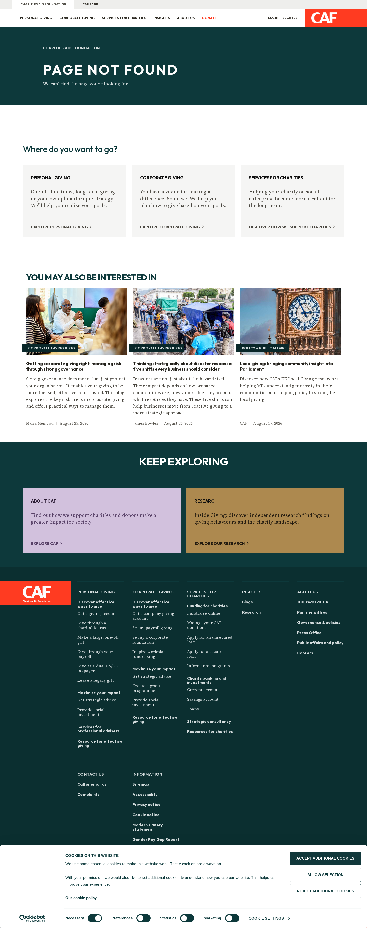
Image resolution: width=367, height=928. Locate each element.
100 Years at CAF (314, 602)
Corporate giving (77, 18)
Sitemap (140, 784)
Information (147, 774)
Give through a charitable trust (92, 625)
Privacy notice (146, 804)
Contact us (90, 774)
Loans (193, 709)
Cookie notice (146, 815)
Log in (273, 17)
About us (186, 18)
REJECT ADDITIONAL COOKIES (325, 891)
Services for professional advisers (98, 729)
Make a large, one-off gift (98, 639)
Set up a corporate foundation (150, 639)
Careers (305, 653)
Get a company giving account (153, 616)
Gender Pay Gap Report (155, 839)
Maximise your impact (98, 693)
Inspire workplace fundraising (150, 654)
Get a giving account (97, 613)
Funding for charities (207, 606)
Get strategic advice (96, 700)
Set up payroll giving (152, 627)
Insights (161, 18)
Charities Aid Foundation (43, 4)
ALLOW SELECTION (325, 875)
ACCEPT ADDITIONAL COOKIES (325, 858)
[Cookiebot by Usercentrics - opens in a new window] (32, 918)
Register (289, 17)
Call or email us (91, 784)
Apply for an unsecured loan (209, 639)
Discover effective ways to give (95, 604)
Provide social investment (91, 712)
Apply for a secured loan (206, 654)
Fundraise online (203, 613)
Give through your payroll (95, 654)
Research (251, 612)
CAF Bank (90, 4)
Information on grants (208, 665)
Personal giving (36, 18)
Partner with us (312, 612)
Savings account (202, 699)
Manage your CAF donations (204, 625)
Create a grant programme (146, 688)
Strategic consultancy (209, 721)
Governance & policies (319, 622)
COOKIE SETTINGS (266, 918)
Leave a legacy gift (95, 680)
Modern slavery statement (147, 827)
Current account (203, 689)
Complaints (88, 794)
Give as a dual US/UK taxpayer (97, 668)
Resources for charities (210, 731)
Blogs (247, 602)
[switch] (143, 918)
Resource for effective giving (99, 743)
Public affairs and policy (320, 643)
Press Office (309, 633)
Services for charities (124, 18)
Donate (209, 18)
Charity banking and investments (206, 680)
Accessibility (145, 794)
